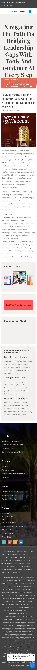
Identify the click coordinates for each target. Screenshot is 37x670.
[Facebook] (3, 542)
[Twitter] (9, 542)
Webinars (14, 79)
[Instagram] (15, 542)
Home (7, 79)
